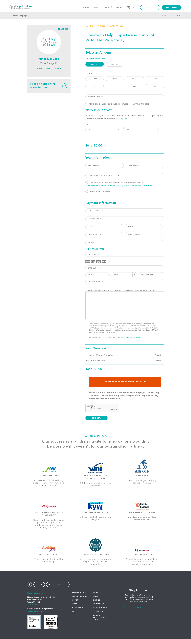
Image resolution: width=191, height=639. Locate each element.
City (90, 227)
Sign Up (139, 608)
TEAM (74, 604)
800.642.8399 (33, 604)
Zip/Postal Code (95, 235)
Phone (91, 242)
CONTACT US (98, 604)
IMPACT (96, 592)
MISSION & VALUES (80, 592)
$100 (115, 86)
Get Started (172, 7)
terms (123, 337)
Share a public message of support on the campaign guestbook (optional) (120, 290)
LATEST (96, 596)
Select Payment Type (94, 249)
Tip (86, 124)
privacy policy (137, 337)
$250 (94, 86)
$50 (134, 86)
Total (89, 145)
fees (127, 337)
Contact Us (175, 16)
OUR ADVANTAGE (79, 596)
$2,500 (114, 79)
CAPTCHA (91, 406)
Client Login (99, 611)
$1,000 (135, 79)
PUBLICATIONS (78, 608)
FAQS (74, 611)
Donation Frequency (95, 59)
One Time (94, 64)
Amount (89, 73)
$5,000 (94, 79)
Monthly (115, 64)
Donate (150, 7)
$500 (155, 79)
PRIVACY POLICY (100, 608)
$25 (154, 86)
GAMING (96, 600)
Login (163, 16)
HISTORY (75, 600)
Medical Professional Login (99, 618)
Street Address (95, 211)
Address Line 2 (94, 219)
